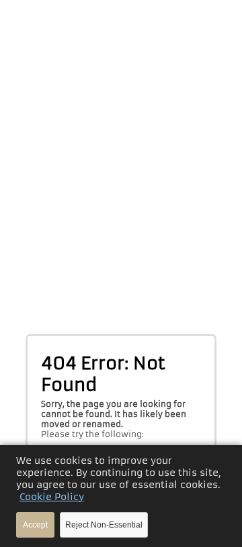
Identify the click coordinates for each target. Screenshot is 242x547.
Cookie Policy (51, 497)
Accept (35, 525)
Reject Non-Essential (104, 525)
